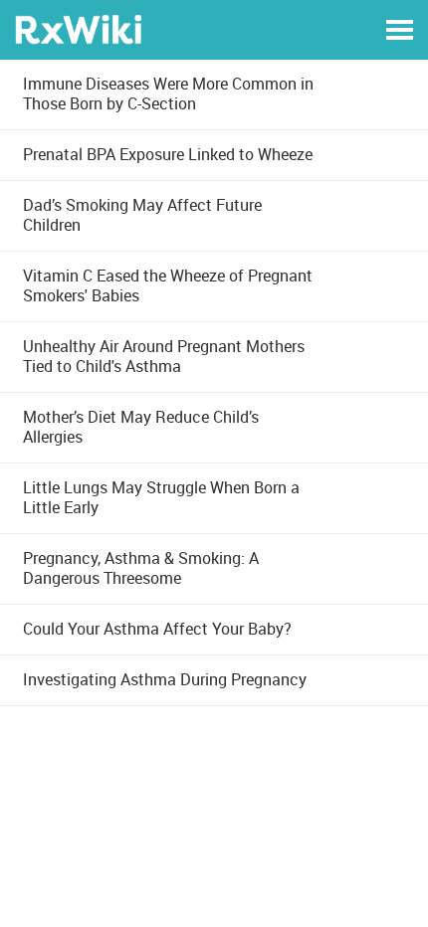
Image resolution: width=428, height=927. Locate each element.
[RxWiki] (78, 28)
